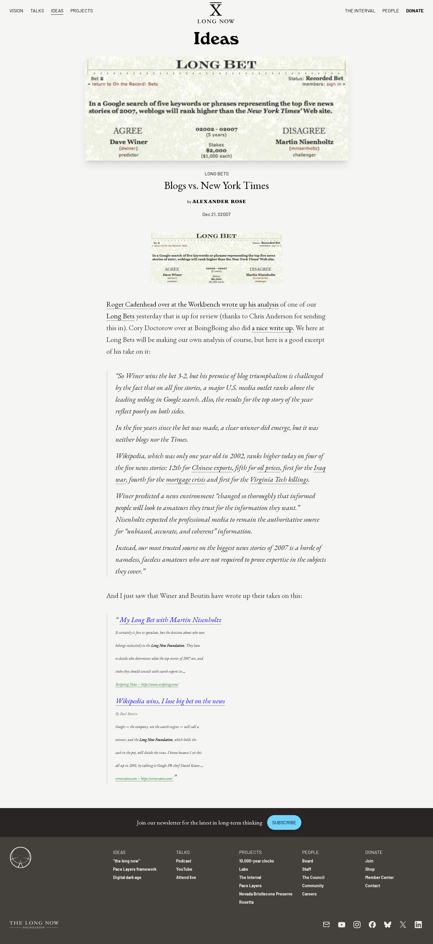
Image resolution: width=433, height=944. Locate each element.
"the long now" (126, 860)
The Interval (360, 10)
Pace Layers (250, 885)
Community (313, 885)
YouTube (184, 869)
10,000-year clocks (256, 860)
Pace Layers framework (134, 869)
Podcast (183, 860)
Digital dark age (127, 877)
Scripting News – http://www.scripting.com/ (147, 684)
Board (307, 860)
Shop (370, 869)
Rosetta (246, 902)
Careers (309, 893)
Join (369, 860)
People (390, 10)
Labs (243, 869)
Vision (16, 10)
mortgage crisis (185, 479)
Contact (372, 885)
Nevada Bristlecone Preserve (265, 893)
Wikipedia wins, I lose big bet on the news (170, 700)
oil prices (268, 467)
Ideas (57, 10)
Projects (81, 10)
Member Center (379, 877)
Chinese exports (212, 467)
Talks (37, 10)
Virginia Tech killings (279, 479)
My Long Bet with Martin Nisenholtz (171, 619)
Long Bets (217, 173)
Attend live (186, 877)
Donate (415, 10)
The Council (313, 877)
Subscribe (284, 822)
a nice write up (272, 327)
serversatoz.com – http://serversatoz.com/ (144, 778)
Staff (306, 869)
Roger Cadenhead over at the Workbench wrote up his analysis (192, 304)
